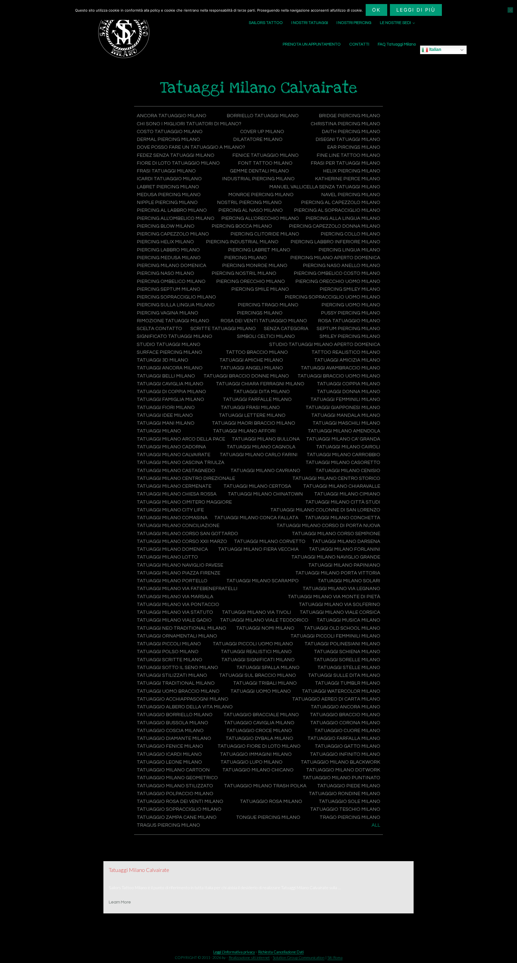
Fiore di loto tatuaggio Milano (178, 163)
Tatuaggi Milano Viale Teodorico (264, 620)
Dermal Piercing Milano (168, 139)
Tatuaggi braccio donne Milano (246, 376)
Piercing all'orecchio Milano (260, 218)
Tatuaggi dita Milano (261, 391)
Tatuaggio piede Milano (348, 785)
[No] (510, 10)
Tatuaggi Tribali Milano (265, 683)
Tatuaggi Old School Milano (342, 628)
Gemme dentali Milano (259, 171)
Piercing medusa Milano (169, 257)
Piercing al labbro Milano (172, 210)
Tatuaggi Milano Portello (172, 580)
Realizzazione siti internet (249, 957)
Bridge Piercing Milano (349, 115)
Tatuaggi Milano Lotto (167, 557)
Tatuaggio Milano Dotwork (343, 770)
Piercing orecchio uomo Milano (337, 281)
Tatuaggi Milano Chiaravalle (341, 486)
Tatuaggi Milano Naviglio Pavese (180, 565)
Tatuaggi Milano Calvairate (173, 454)
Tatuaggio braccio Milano (345, 714)
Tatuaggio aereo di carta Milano (336, 699)
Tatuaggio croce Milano (259, 730)
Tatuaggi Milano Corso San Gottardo (187, 533)
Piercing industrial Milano (242, 241)
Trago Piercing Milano (350, 817)
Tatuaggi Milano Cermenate (174, 486)
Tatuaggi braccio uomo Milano (339, 376)
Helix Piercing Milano (351, 171)
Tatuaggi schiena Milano (347, 651)
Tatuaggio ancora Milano (345, 706)
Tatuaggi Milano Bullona (266, 439)
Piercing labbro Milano (168, 249)
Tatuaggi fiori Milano (166, 407)
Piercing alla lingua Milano (343, 218)
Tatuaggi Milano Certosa (257, 486)
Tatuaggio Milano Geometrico (177, 777)
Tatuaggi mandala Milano (345, 415)
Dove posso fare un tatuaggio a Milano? (191, 147)
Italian (434, 49)
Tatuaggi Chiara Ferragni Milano (260, 383)
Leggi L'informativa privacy (234, 952)
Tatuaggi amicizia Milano (347, 360)
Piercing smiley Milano (350, 289)
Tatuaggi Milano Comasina (172, 517)
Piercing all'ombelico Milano (175, 218)
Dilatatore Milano (257, 139)
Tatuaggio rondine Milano (344, 793)
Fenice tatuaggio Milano (265, 155)
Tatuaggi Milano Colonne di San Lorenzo (325, 509)
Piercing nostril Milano (244, 273)
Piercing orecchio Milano (250, 281)
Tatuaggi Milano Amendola (344, 431)
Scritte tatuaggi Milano (223, 328)
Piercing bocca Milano (242, 226)
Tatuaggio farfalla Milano (344, 738)
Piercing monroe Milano (254, 265)
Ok (376, 10)
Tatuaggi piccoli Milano (169, 643)
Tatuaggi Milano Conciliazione (178, 525)
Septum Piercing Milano (348, 328)
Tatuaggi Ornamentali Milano (177, 636)
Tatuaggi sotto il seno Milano (177, 667)
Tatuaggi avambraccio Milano (340, 367)
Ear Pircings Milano (353, 147)
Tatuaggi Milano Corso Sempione (336, 533)
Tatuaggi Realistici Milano (256, 651)
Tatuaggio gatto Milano (347, 746)
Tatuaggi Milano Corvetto (269, 541)
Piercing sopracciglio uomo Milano (332, 297)
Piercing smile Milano (260, 289)
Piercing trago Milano (268, 304)
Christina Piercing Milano (345, 123)
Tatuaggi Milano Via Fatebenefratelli (187, 588)
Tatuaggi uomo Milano (260, 691)
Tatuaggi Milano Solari (349, 580)
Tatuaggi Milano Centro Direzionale (186, 478)
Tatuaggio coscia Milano (170, 730)
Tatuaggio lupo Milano (251, 762)
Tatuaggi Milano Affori (244, 431)
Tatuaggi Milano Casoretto (343, 462)
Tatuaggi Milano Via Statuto (175, 612)
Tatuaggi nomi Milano (265, 628)
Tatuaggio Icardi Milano (169, 754)
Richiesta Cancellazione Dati (281, 952)
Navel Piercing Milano (350, 194)
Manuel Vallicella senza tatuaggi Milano (324, 186)
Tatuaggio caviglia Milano (259, 722)
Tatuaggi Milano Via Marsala (175, 596)
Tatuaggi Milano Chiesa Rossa (176, 494)
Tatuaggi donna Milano (348, 391)
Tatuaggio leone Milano (169, 762)
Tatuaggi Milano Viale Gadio (174, 620)
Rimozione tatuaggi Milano (173, 320)
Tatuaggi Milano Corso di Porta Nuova (328, 525)
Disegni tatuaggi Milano (348, 139)
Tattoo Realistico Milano (346, 352)
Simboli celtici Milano (266, 336)
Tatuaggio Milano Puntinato (341, 777)
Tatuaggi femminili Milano (345, 399)
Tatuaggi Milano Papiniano (344, 565)
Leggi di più (415, 10)
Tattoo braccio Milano (257, 352)
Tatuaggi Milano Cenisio (348, 470)
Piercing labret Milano (259, 249)
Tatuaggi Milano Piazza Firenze (178, 573)
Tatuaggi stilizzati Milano (172, 675)
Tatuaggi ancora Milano (169, 367)
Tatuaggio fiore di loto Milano (259, 746)
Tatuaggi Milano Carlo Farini (259, 454)
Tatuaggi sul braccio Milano (257, 675)
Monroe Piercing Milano (261, 194)
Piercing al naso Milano (250, 210)
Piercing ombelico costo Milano (337, 273)
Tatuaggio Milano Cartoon (173, 770)
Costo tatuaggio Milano (169, 131)
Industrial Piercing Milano (258, 178)
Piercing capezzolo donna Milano (334, 226)
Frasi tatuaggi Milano (166, 171)
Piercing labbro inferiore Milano (335, 241)
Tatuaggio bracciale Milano (261, 714)
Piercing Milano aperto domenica (335, 257)
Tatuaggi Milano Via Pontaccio (178, 604)
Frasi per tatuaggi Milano (345, 163)
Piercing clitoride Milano (264, 234)
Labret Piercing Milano (168, 186)
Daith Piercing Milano (351, 131)
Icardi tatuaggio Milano (169, 178)
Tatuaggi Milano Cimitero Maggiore (184, 502)
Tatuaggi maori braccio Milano (253, 423)
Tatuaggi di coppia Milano (171, 391)
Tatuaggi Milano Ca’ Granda (343, 439)
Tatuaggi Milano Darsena (346, 541)
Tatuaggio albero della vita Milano (185, 706)
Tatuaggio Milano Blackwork (340, 762)
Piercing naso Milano (165, 273)
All (376, 825)
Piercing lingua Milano (349, 249)
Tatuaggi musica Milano (348, 620)
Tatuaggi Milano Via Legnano (341, 588)
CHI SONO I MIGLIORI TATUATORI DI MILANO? (189, 123)
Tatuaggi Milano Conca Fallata (256, 517)
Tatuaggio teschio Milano (345, 809)
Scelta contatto (159, 328)
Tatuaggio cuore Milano (347, 730)
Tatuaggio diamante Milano (174, 738)
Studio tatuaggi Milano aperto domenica (324, 344)
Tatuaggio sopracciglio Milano (179, 809)
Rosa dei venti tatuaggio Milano (264, 320)
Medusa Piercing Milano (169, 194)
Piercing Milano (245, 257)
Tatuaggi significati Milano (258, 659)
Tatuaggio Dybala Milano (259, 738)
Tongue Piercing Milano (268, 817)
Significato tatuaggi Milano (174, 336)
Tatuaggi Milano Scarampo (262, 580)
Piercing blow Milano (165, 226)
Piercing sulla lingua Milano (176, 304)
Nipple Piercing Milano (167, 202)
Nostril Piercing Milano (249, 202)
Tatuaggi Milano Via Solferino (339, 604)
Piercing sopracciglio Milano (176, 297)
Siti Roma (335, 957)
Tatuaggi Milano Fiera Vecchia (258, 549)
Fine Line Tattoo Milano (348, 155)
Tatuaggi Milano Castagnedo (176, 470)
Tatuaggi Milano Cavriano (265, 470)
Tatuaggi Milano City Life (170, 509)
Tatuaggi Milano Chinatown (265, 494)
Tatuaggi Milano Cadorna (171, 446)
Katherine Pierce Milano (347, 178)
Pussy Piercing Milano (350, 313)
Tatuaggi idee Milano (165, 415)
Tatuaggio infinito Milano (345, 754)
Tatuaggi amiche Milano (251, 360)
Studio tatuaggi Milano (168, 344)
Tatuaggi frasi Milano (250, 407)
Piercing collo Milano (350, 234)
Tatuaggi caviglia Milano (170, 383)
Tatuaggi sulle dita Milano (344, 675)
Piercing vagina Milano (167, 313)
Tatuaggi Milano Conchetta (342, 517)
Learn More (120, 902)
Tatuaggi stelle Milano (348, 667)
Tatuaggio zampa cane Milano (176, 817)
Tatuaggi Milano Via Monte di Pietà (334, 596)
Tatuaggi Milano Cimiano (347, 494)
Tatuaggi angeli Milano (251, 367)
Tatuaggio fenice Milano (170, 746)
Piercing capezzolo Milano (173, 234)
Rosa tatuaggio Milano (349, 320)
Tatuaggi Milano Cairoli (348, 446)
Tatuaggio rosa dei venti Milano (180, 801)
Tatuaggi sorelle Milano (347, 659)
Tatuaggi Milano (159, 431)
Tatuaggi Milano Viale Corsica (340, 612)
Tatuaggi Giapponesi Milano (343, 407)
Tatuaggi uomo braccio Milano (178, 691)
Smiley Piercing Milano (350, 336)
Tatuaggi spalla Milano (267, 667)
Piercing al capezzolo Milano (340, 202)
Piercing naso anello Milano (341, 265)
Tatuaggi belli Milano (166, 376)
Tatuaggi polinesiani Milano (342, 643)
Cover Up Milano (262, 131)
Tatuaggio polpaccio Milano (175, 793)
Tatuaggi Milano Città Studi (342, 502)
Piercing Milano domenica (171, 265)
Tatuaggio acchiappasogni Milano (182, 699)
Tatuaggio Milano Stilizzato (175, 785)
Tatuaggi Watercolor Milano (341, 691)
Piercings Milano (259, 313)
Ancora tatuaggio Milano (171, 115)
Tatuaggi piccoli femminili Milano (335, 636)
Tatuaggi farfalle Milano (257, 399)
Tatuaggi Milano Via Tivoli (256, 612)
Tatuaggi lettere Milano (252, 415)
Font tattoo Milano (265, 163)
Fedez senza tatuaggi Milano (175, 155)
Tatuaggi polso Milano (167, 651)
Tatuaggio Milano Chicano (258, 770)
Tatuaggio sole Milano (349, 801)
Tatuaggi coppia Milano (348, 383)
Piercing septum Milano (168, 289)
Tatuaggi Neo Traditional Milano (181, 628)
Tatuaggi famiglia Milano (170, 399)
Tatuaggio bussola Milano (172, 722)
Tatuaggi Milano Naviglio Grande (335, 557)
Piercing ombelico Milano (171, 281)
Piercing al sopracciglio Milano (337, 210)
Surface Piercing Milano (169, 352)
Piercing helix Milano (165, 241)
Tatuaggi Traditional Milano (176, 683)
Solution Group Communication (298, 957)
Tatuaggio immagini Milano (256, 754)
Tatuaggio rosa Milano (271, 801)
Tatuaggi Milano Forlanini (344, 549)
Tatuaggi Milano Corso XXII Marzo (182, 541)
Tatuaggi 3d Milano (162, 360)
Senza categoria (286, 328)
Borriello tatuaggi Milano (263, 115)
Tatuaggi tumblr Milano (347, 683)
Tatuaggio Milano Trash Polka (265, 785)
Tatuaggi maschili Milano (346, 423)
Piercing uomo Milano (351, 304)
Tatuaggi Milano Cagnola (261, 446)
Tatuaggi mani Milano (165, 423)
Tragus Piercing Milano (168, 825)
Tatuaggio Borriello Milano (174, 714)
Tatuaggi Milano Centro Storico (336, 478)
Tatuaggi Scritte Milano (169, 659)
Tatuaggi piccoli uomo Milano (253, 643)
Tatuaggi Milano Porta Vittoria (337, 573)
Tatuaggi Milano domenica (172, 549)
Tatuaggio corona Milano (345, 722)
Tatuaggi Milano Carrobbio (343, 454)
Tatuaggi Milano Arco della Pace (181, 439)
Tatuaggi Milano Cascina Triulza (180, 462)
